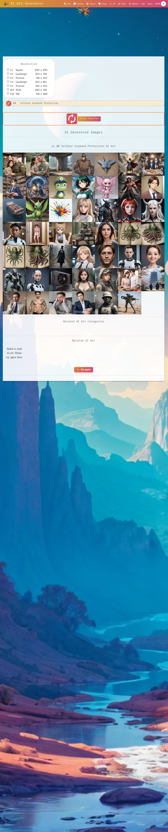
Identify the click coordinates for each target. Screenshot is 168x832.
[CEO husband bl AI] (83, 302)
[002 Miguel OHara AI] (14, 233)
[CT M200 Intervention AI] (129, 302)
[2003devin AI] (129, 256)
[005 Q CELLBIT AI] (60, 233)
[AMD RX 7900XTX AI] (60, 279)
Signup (150, 4)
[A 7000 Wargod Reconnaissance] (14, 279)
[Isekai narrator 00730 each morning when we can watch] (152, 164)
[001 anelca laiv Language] (129, 210)
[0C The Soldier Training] (83, 233)
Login (143, 4)
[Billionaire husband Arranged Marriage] (14, 302)
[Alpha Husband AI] (129, 279)
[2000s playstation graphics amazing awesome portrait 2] (106, 256)
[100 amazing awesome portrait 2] (106, 233)
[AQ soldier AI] (106, 279)
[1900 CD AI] (83, 256)
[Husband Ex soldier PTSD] (37, 164)
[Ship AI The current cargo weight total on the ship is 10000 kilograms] (14, 210)
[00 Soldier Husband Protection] (14, 164)
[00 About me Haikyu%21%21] (60, 210)
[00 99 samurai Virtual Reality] (106, 210)
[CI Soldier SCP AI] (106, 302)
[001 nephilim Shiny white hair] (152, 210)
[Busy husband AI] (60, 302)
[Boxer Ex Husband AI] (37, 302)
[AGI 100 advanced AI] (37, 279)
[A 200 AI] (152, 256)
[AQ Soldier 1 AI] (83, 279)
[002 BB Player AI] (37, 233)
